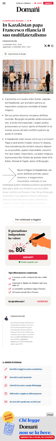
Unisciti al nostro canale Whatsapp (25, 385)
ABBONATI (28, 257)
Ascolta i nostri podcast (21, 377)
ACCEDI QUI (42, 301)
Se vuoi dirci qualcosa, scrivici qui (25, 401)
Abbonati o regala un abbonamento (26, 393)
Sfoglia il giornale (23, 3)
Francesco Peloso (10, 41)
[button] (45, 46)
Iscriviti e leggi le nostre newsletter (26, 369)
